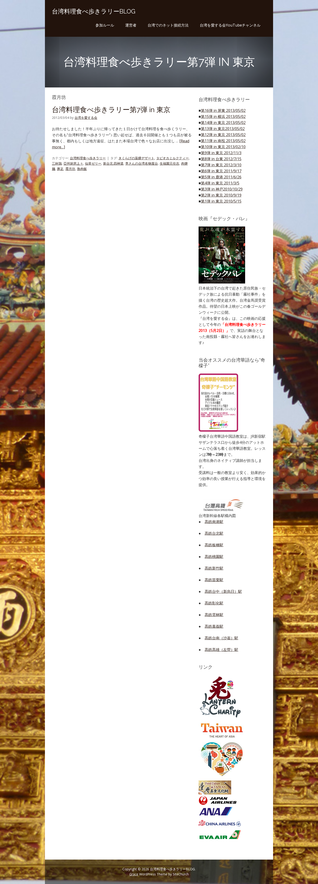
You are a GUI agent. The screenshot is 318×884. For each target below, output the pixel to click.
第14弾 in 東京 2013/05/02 (223, 122)
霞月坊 (70, 169)
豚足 (60, 169)
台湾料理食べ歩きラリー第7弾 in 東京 (111, 110)
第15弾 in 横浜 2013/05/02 (223, 116)
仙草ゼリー (93, 163)
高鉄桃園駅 (214, 556)
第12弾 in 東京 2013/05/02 (223, 134)
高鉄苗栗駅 (214, 579)
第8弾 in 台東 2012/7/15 (221, 158)
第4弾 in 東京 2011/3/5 (220, 183)
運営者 (130, 25)
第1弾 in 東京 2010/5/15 (221, 201)
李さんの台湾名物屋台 (141, 163)
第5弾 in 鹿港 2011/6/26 (221, 177)
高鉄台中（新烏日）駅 (223, 591)
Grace (133, 874)
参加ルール (104, 25)
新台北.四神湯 (113, 163)
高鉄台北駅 (214, 533)
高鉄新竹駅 (214, 568)
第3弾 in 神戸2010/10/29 (222, 189)
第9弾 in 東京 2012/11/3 (221, 152)
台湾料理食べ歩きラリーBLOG (93, 11)
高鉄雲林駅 (214, 614)
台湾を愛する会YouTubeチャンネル (230, 25)
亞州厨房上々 (73, 163)
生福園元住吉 (169, 163)
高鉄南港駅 (214, 521)
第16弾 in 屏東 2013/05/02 (223, 110)
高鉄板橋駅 (214, 544)
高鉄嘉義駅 (214, 626)
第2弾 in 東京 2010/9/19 (221, 195)
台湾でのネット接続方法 (168, 25)
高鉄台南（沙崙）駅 (221, 637)
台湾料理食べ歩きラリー (88, 158)
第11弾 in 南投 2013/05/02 (223, 140)
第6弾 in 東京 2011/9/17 (221, 170)
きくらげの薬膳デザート (136, 158)
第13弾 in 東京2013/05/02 (223, 128)
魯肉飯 (82, 169)
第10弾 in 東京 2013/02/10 (223, 146)
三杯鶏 (57, 163)
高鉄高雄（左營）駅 (221, 649)
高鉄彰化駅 (214, 603)
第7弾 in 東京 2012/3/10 (221, 164)
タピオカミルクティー (172, 158)
